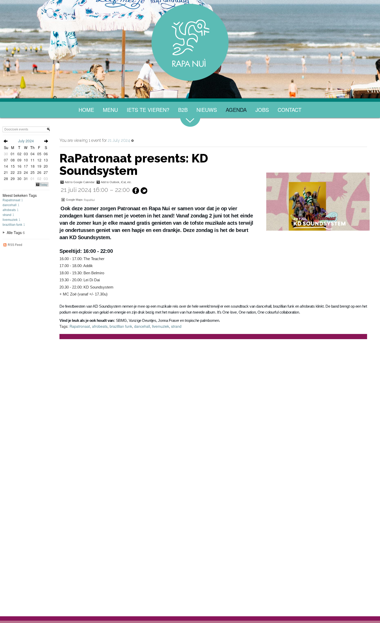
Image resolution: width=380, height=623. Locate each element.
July (21, 140)
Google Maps (74, 199)
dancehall (10, 205)
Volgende (46, 141)
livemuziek (10, 220)
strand (7, 215)
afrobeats (9, 210)
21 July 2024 (119, 140)
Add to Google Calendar (80, 182)
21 (6, 172)
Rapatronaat (11, 200)
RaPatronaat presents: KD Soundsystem (133, 164)
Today (44, 184)
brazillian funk (12, 225)
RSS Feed (15, 245)
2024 (30, 140)
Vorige (5, 141)
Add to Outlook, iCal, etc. (116, 182)
